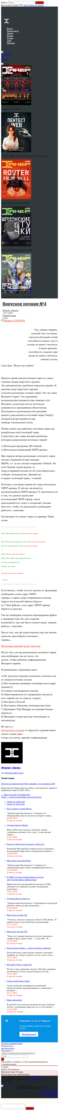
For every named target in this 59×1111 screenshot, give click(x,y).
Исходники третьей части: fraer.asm (20, 646)
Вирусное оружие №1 (17, 915)
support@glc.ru (37, 1077)
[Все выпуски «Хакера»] (1, 47)
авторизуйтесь (8, 1048)
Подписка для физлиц (49, 1090)
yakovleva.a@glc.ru (35, 1079)
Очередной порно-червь (18, 981)
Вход (56, 4)
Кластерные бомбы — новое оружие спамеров (29, 948)
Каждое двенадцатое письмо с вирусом (25, 844)
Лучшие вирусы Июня (17, 825)
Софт (14, 773)
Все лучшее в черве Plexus (19, 809)
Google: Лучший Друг (15, 795)
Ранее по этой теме (16, 804)
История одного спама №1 (19, 964)
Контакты (54, 1097)
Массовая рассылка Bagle (19, 860)
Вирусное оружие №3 (17, 931)
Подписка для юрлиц (49, 1092)
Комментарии (9, 315)
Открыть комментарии (11, 1043)
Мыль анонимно (14, 1000)
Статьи (20, 773)
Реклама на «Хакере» (49, 1095)
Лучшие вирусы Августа (18, 898)
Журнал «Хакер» (10, 310)
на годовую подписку (34, 5)
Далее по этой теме (16, 801)
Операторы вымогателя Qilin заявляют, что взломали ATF (28, 784)
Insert (30, 1108)
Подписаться (29, 1034)
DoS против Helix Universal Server (21, 797)
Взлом (9, 773)
